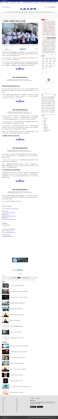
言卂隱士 (51, 65)
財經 (24, 11)
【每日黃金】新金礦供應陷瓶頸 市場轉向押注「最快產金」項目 (49, 21)
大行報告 (45, 126)
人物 (3, 412)
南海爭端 (45, 121)
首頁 (6, 11)
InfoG (27, 11)
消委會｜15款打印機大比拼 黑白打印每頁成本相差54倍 (49, 44)
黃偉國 (43, 61)
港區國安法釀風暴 (46, 127)
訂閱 (24, 277)
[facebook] (32, 398)
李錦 (53, 63)
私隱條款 (40, 417)
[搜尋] (55, 7)
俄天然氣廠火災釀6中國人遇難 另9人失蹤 (49, 52)
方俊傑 (54, 58)
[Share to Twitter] (21, 49)
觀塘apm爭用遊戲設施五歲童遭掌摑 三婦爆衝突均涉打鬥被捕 (49, 42)
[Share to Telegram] (23, 49)
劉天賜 (51, 58)
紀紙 (44, 11)
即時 (13, 11)
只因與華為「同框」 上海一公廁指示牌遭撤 (49, 48)
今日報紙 (3, 398)
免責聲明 (37, 417)
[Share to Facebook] (20, 49)
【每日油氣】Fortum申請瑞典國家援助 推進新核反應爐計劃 (49, 27)
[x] (36, 398)
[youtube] (38, 398)
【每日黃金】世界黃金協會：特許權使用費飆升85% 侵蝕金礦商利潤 (49, 39)
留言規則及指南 (3, 275)
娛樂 (51, 11)
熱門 (15, 11)
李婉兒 (47, 65)
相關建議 (29, 417)
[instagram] (30, 398)
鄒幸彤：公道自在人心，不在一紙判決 (48, 33)
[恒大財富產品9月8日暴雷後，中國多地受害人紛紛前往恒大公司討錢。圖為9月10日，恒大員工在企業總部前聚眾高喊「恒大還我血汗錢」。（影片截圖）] (20, 33)
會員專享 (10, 11)
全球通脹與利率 (46, 118)
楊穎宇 (51, 61)
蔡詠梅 (54, 61)
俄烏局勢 (45, 123)
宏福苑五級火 (45, 131)
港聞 (18, 11)
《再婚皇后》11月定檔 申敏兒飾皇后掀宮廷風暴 (49, 24)
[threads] (34, 398)
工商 (16, 411)
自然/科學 (41, 11)
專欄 (29, 11)
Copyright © (44, 417)
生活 (34, 11)
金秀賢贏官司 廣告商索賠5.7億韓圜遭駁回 (49, 23)
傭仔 (46, 63)
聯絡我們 (33, 417)
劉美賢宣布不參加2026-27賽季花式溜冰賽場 (49, 45)
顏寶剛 (47, 61)
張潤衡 (50, 63)
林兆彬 (43, 63)
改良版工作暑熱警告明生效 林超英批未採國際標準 (49, 34)
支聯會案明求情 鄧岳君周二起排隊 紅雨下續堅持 (49, 47)
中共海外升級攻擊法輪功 (47, 130)
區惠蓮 (43, 68)
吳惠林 (43, 65)
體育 (47, 11)
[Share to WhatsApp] (24, 49)
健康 (36, 11)
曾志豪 (43, 58)
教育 (49, 11)
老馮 (54, 65)
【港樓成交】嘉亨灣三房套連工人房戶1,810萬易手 (49, 30)
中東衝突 (45, 122)
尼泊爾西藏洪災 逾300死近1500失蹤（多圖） (49, 49)
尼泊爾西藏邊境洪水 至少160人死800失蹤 (49, 41)
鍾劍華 (47, 58)
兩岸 (20, 11)
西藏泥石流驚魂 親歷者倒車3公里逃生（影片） (49, 51)
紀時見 (44, 117)
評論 (31, 11)
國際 (22, 11)
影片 (3, 399)
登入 (18, 277)
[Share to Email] (25, 49)
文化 (38, 11)
